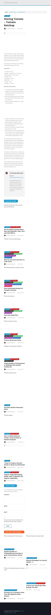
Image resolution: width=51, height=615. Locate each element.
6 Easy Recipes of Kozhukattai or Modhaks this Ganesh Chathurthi (14, 365)
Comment (6, 494)
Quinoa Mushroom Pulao (12, 340)
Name (6, 506)
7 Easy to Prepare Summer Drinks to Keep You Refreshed (14, 464)
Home (6, 12)
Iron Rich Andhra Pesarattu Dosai (13, 408)
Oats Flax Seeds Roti (11, 315)
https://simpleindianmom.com (16, 177)
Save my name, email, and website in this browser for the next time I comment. (13, 520)
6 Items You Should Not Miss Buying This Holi (36, 586)
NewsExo (7, 612)
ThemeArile (13, 612)
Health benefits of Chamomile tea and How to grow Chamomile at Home (13, 553)
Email (5, 512)
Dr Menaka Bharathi (10, 28)
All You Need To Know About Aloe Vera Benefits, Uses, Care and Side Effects (14, 231)
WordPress (21, 611)
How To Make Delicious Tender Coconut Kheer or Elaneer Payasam (12, 437)
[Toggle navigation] (6, 7)
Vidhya (29, 589)
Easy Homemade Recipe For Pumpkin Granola (13, 289)
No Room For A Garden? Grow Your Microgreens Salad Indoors (14, 594)
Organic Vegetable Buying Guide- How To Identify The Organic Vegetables (13, 476)
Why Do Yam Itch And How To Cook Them (14, 260)
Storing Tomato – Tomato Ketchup (17, 12)
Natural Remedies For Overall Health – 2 (36, 561)
